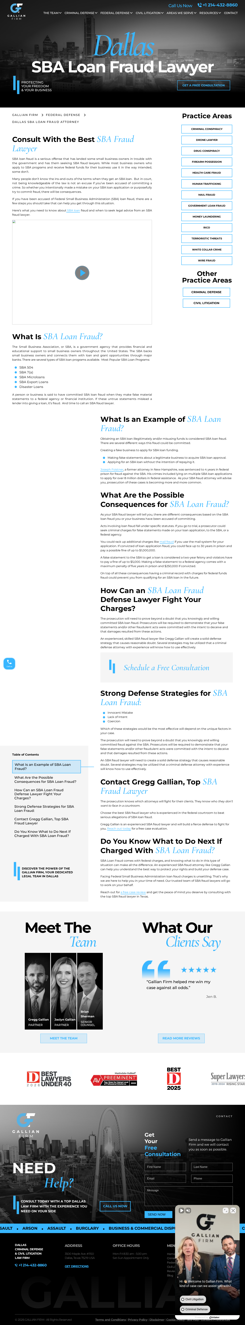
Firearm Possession (207, 161)
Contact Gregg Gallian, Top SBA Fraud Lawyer (41, 821)
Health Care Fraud (206, 172)
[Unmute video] (181, 1210)
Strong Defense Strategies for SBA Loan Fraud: (44, 808)
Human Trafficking (206, 183)
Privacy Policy (137, 1319)
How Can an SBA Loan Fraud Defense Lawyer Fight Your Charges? (38, 794)
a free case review (133, 892)
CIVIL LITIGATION (148, 13)
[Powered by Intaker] (214, 1317)
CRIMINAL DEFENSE (79, 13)
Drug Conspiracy (207, 150)
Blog (170, 1275)
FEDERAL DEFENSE (114, 13)
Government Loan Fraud (206, 205)
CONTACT (231, 13)
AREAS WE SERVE (180, 13)
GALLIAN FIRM (25, 115)
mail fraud (167, 541)
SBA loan (73, 210)
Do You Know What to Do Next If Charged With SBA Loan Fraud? (42, 833)
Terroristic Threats (207, 238)
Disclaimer (156, 1319)
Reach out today (119, 828)
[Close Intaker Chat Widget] (233, 1210)
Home (171, 1254)
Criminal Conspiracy (206, 129)
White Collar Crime (207, 249)
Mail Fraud (206, 194)
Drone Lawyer (207, 140)
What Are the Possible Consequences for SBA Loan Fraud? (45, 779)
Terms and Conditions (110, 1319)
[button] (203, 85)
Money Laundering (207, 216)
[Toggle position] (225, 1210)
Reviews (172, 1271)
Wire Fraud (206, 260)
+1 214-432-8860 (220, 5)
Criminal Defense (206, 292)
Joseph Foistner (111, 469)
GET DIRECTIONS (77, 1266)
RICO (206, 227)
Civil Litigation (206, 303)
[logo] (16, 12)
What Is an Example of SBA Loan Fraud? (43, 766)
